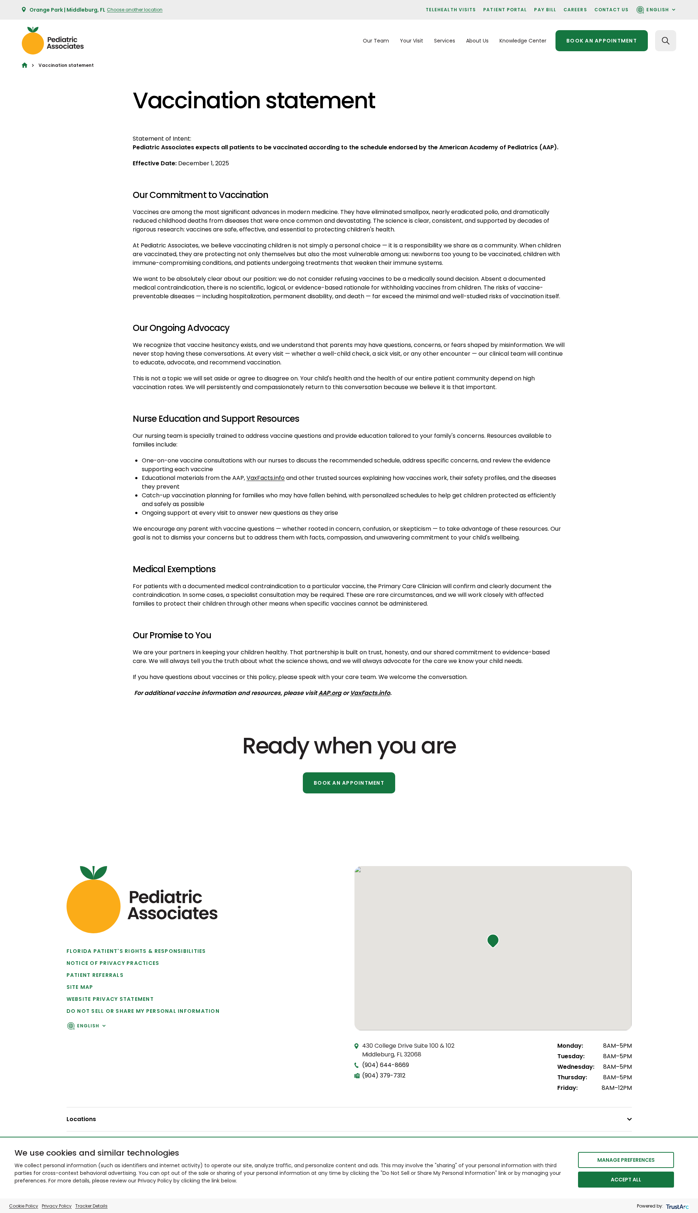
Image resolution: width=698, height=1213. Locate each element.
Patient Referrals (95, 975)
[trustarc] (676, 1206)
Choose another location (135, 10)
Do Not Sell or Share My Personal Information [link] (143, 1011)
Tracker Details (91, 1206)
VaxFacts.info (265, 478)
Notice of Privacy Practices (113, 963)
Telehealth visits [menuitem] (451, 10)
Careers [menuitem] (575, 10)
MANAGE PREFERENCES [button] (626, 1160)
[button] (493, 941)
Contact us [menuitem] (611, 10)
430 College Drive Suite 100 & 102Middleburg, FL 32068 (408, 1050)
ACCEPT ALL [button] (626, 1179)
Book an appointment (601, 40)
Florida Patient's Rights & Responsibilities (136, 951)
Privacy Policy (57, 1206)
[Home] (24, 65)
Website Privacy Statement (110, 999)
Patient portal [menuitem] (505, 10)
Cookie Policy (23, 1206)
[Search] (665, 40)
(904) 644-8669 (385, 1065)
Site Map (80, 987)
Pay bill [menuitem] (545, 10)
